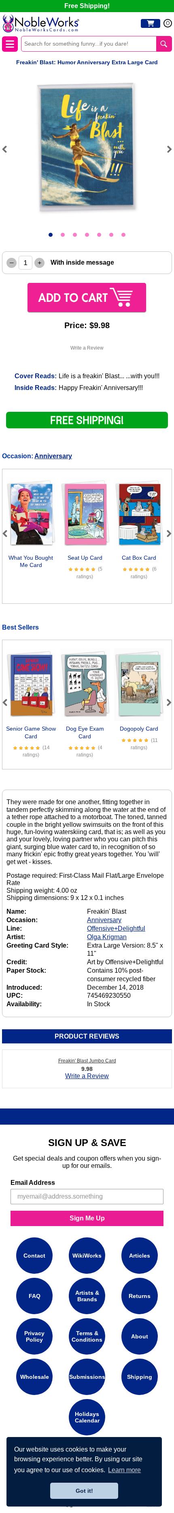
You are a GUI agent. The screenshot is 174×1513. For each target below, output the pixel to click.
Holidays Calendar (87, 1417)
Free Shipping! (87, 5)
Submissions (87, 1377)
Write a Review (87, 348)
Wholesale (34, 1377)
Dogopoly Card (139, 728)
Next (166, 149)
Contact (34, 1255)
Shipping (139, 1377)
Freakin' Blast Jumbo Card (87, 1061)
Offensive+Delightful (116, 928)
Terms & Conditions (87, 1336)
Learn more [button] (124, 1470)
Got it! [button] (84, 1491)
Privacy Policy (34, 1336)
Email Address (33, 1182)
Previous (8, 149)
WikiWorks (87, 1255)
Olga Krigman (107, 937)
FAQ (34, 1296)
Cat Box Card (139, 557)
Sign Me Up (87, 1218)
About (139, 1336)
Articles (139, 1255)
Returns (140, 1296)
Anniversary (53, 456)
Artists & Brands (87, 1296)
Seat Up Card (85, 557)
